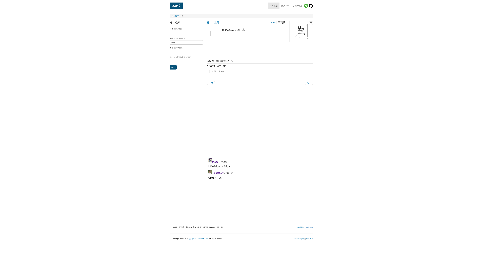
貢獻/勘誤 (297, 6)
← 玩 (211, 83)
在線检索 (274, 6)
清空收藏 (309, 227)
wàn (273, 22)
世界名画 (309, 239)
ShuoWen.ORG (202, 239)
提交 (173, 67)
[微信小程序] (306, 6)
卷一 (209, 22)
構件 (180, 57)
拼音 (178, 38)
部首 (176, 48)
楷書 (176, 29)
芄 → (309, 83)
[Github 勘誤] (310, 6)
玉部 (216, 22)
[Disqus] (260, 119)
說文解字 (176, 5)
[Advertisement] (260, 50)
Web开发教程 (299, 239)
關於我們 (285, 6)
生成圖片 (300, 227)
